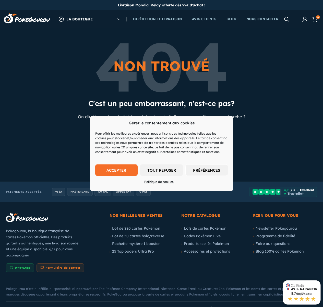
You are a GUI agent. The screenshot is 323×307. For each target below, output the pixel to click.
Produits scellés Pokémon (206, 243)
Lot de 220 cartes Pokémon (136, 228)
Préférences (206, 170)
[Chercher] (287, 19)
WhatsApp (22, 267)
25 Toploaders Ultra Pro (133, 251)
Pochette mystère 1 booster (136, 243)
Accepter (116, 170)
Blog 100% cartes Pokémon (280, 251)
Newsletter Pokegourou (276, 228)
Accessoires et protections (207, 251)
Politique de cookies (159, 182)
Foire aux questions (273, 243)
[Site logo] (27, 18)
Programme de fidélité (275, 236)
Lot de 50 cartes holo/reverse (138, 236)
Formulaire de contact (62, 267)
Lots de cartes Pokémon (205, 228)
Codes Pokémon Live (202, 236)
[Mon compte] (305, 19)
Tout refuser (161, 170)
